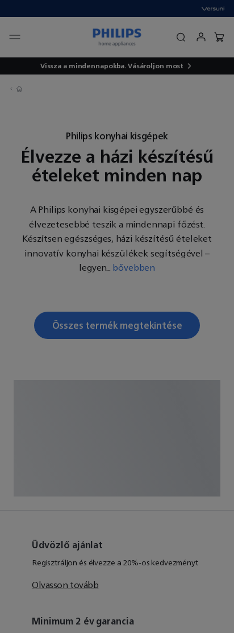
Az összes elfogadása (117, 383)
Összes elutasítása (117, 419)
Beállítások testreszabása (117, 456)
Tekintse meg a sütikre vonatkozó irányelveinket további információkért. (108, 322)
